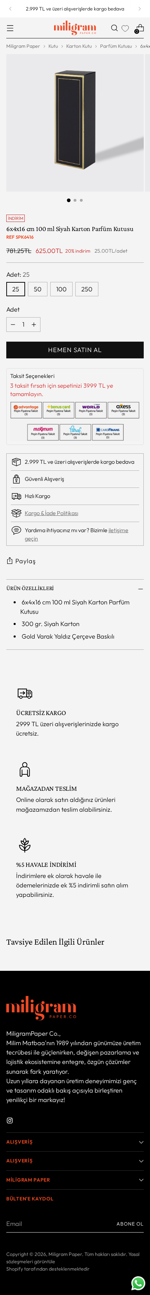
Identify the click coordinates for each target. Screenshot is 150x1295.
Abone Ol (130, 1224)
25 (15, 289)
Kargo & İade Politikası (51, 512)
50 (38, 289)
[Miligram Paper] (75, 28)
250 (86, 289)
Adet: (18, 274)
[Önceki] (10, 8)
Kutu (53, 46)
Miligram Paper (23, 46)
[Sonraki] (139, 8)
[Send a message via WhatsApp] (138, 1283)
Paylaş (25, 561)
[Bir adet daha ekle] (34, 325)
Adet (13, 309)
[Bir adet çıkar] (13, 325)
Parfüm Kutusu (116, 46)
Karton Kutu (79, 46)
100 (61, 289)
